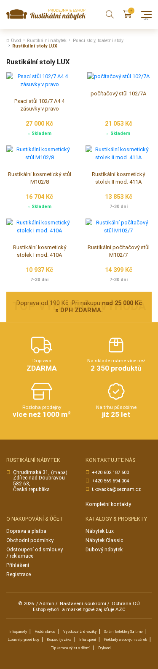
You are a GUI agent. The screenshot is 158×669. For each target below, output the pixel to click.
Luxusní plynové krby (23, 639)
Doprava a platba (26, 531)
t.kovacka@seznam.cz (116, 489)
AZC (120, 609)
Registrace (18, 574)
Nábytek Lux (100, 531)
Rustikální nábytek (47, 40)
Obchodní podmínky (30, 540)
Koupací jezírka (59, 639)
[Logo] (46, 14)
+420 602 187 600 (110, 472)
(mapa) (59, 472)
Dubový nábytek (104, 550)
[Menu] (146, 14)
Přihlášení (17, 565)
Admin (46, 603)
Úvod (16, 40)
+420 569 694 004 (110, 481)
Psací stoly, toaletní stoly (98, 40)
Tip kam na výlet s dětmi (71, 648)
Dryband (104, 648)
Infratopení (87, 639)
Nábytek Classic (104, 540)
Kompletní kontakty (108, 504)
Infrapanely (18, 631)
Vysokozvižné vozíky (79, 631)
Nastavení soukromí (83, 603)
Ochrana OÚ (126, 603)
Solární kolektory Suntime (123, 631)
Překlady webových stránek (125, 639)
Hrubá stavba (45, 631)
